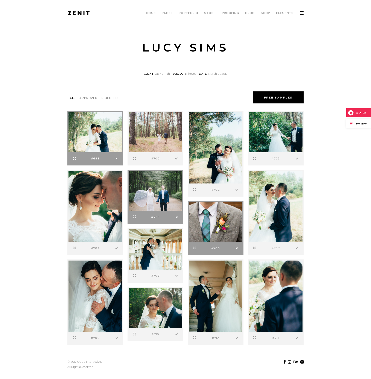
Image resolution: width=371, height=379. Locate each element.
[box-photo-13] (215, 295)
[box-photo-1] (95, 131)
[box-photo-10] (95, 295)
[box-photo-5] (95, 206)
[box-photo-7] (215, 221)
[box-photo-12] (276, 295)
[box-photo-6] (155, 190)
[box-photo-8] (276, 206)
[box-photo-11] (155, 307)
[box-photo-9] (155, 249)
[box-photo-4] (276, 131)
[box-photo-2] (155, 131)
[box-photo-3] (215, 147)
